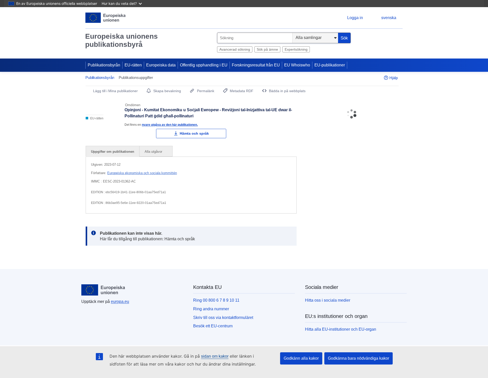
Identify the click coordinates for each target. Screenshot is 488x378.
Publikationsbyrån (104, 65)
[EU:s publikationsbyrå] (105, 17)
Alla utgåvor (154, 151)
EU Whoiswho (297, 65)
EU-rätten (133, 65)
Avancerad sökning (234, 49)
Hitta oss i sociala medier (327, 300)
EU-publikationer (329, 65)
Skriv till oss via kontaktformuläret (223, 317)
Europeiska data (161, 65)
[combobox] (254, 38)
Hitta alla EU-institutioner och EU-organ (340, 329)
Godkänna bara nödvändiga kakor (358, 358)
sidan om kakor (214, 356)
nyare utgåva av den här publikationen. (170, 124)
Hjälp (393, 78)
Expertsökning (296, 49)
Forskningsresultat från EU (256, 65)
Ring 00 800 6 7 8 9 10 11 (216, 300)
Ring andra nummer (211, 309)
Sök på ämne (267, 49)
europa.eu (120, 301)
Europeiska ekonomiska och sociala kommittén (142, 173)
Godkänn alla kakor (301, 358)
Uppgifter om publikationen (112, 151)
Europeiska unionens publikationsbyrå (121, 40)
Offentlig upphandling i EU (203, 65)
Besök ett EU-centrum (213, 326)
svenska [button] (388, 18)
